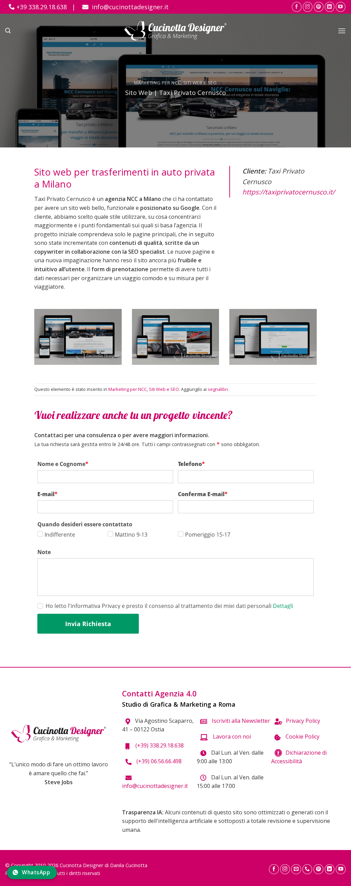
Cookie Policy (301, 736)
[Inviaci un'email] (296, 869)
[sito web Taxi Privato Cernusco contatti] (272, 337)
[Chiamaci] (307, 869)
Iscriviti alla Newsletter (240, 721)
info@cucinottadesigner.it (129, 7)
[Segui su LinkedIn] (330, 7)
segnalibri (218, 389)
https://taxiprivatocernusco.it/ (288, 191)
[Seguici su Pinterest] (319, 7)
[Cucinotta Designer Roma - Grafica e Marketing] (176, 30)
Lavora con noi (231, 736)
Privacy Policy (303, 721)
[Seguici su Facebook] (297, 7)
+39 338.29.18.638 (41, 7)
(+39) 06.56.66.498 (158, 761)
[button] (8, 30)
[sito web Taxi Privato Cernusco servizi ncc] (175, 337)
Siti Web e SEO (200, 83)
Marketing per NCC (157, 83)
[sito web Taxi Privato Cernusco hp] (77, 337)
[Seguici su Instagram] (308, 7)
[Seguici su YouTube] (341, 7)
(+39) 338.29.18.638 (158, 745)
